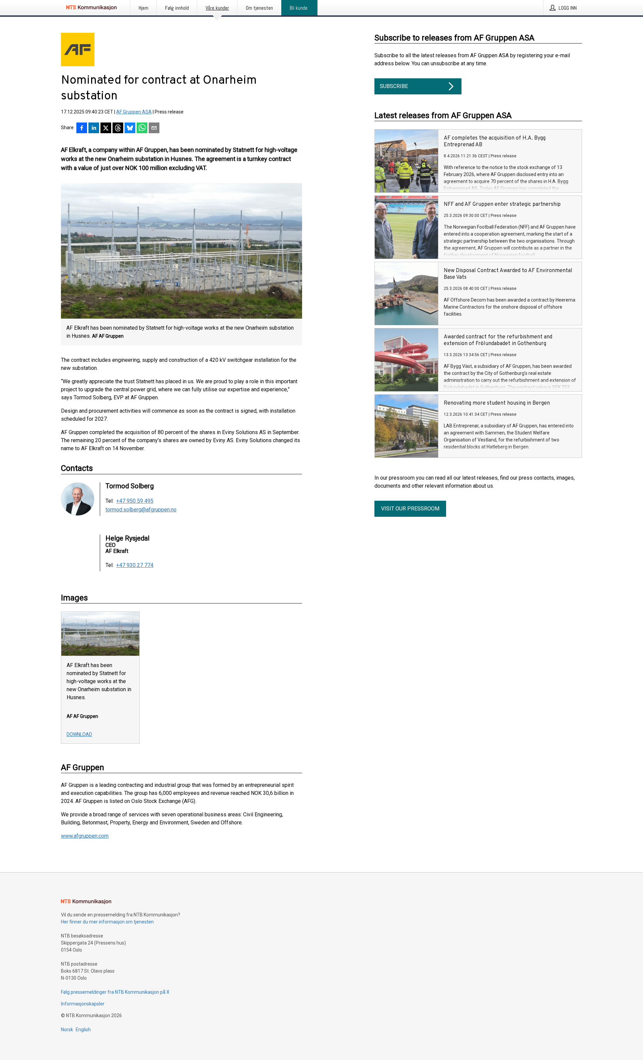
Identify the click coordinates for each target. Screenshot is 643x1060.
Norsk (67, 1029)
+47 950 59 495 (134, 501)
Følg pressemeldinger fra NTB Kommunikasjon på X (115, 992)
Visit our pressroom (410, 508)
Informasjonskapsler (82, 1003)
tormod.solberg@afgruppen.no (140, 510)
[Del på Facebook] (81, 129)
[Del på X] (105, 129)
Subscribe (394, 86)
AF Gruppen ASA (134, 111)
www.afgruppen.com (85, 836)
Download (79, 734)
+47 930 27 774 (134, 565)
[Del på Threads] (118, 129)
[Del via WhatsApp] (142, 129)
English (83, 1029)
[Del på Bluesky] (130, 129)
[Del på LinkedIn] (93, 129)
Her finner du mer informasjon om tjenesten (107, 921)
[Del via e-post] (154, 129)
